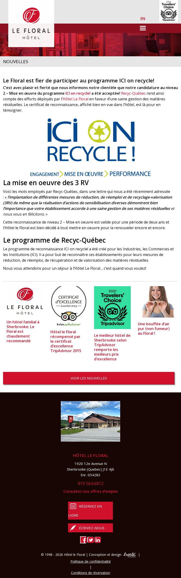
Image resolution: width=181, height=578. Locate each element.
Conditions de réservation (90, 572)
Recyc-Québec (133, 93)
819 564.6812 (90, 483)
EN (142, 18)
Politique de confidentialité (90, 561)
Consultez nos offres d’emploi (90, 491)
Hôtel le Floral (90, 455)
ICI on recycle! (78, 93)
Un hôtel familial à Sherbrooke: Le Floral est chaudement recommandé (23, 331)
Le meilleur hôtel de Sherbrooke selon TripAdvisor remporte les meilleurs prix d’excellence (112, 347)
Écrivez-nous (91, 527)
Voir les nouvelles (89, 378)
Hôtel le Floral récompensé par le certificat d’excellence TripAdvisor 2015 (65, 341)
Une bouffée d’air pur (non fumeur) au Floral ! (154, 328)
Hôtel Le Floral (75, 99)
